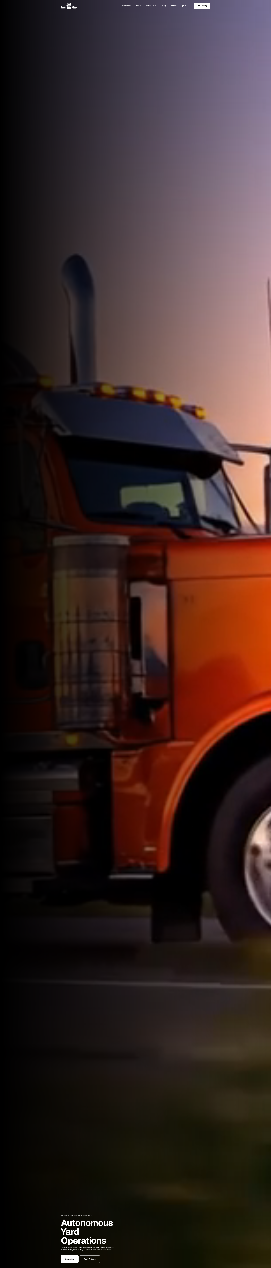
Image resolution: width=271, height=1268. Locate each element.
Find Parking (202, 5)
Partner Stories (151, 5)
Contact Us (69, 1259)
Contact (173, 5)
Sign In (183, 5)
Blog (164, 5)
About (138, 5)
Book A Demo (89, 1259)
